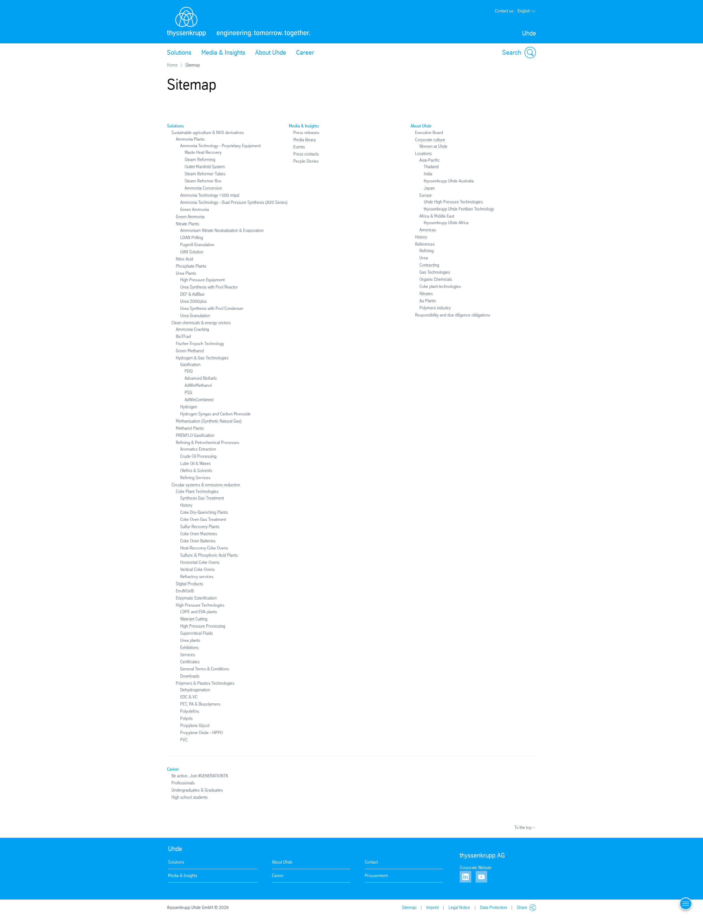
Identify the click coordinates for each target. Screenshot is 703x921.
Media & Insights (223, 52)
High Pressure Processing (202, 626)
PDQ (189, 371)
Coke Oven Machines (198, 533)
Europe (425, 195)
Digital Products (189, 583)
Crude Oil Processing (198, 456)
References (425, 244)
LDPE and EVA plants (198, 611)
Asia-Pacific (429, 160)
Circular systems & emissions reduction (205, 484)
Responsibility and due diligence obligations (452, 315)
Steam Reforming (200, 159)
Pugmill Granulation (197, 244)
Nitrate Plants (187, 223)
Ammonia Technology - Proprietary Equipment (220, 145)
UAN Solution (191, 251)
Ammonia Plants (190, 139)
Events (299, 146)
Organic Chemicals (435, 279)
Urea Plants (186, 273)
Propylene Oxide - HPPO (201, 732)
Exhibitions (189, 647)
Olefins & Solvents (196, 470)
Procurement (376, 875)
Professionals (183, 783)
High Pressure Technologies (200, 605)
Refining (426, 250)
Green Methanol (190, 350)
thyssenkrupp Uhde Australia (449, 181)
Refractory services (196, 576)
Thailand (431, 166)
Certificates (190, 661)
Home (172, 65)
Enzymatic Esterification (196, 598)
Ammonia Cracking (192, 329)
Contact (371, 862)
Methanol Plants (190, 428)
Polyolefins (189, 711)
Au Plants (427, 300)
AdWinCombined (199, 399)
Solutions (179, 52)
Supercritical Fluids (196, 633)
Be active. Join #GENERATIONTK (199, 775)
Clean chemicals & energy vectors (201, 322)
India (428, 173)
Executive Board (429, 132)
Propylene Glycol (194, 725)
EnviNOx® (185, 590)
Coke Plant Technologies (197, 491)
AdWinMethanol (198, 385)
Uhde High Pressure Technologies (453, 201)
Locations (423, 153)
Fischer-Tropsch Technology (200, 343)
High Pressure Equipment (202, 279)
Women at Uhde (433, 146)
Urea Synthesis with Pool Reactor (209, 287)
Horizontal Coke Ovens (199, 562)
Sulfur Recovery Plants (199, 526)
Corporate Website (476, 867)
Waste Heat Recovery (203, 152)
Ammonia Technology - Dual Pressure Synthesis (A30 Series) (234, 202)
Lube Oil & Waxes (195, 463)
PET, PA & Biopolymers (200, 704)
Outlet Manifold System (205, 166)
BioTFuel (183, 336)
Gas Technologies (434, 272)
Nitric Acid (184, 259)
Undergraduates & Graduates (197, 790)
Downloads (189, 676)
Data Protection (493, 907)
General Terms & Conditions (204, 669)
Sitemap (409, 907)
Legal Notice (459, 907)
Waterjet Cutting (193, 619)
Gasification (190, 364)
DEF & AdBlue (192, 294)
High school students (189, 797)
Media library (304, 139)
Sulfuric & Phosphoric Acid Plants (209, 555)
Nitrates (426, 293)
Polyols (186, 718)
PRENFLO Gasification (195, 435)
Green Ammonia (194, 209)
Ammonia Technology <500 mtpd (209, 195)
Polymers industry (435, 307)
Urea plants (190, 640)
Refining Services (195, 477)
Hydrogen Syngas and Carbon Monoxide (215, 414)
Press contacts (306, 154)
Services (187, 654)
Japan (429, 188)
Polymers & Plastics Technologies (205, 683)
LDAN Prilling (191, 237)
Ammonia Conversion (203, 188)
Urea (423, 257)
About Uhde (270, 52)
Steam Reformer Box (203, 181)
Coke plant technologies (440, 286)
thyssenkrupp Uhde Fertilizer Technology (459, 209)
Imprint (432, 907)
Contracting (429, 265)
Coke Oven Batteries (198, 540)
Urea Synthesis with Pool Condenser (211, 308)
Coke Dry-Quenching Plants (204, 512)
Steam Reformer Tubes (205, 173)
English (524, 10)
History (186, 505)
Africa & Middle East (436, 216)
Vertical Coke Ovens (197, 569)
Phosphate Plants (191, 266)
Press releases (306, 132)
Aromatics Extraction (198, 449)
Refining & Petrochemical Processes (207, 442)
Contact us (504, 10)
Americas (427, 229)
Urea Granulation (195, 315)
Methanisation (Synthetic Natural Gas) (209, 421)
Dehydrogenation (195, 689)
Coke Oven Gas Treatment (203, 519)
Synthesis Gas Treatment (202, 498)
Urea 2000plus (193, 301)
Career (305, 52)
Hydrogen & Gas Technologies (202, 357)
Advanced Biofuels (201, 378)
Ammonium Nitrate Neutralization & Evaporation (222, 230)
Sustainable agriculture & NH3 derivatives (207, 132)
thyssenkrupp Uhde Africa (446, 222)
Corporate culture (430, 139)
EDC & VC (188, 697)
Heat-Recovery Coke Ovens (204, 548)
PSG (188, 392)
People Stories (306, 161)
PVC (184, 739)
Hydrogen (188, 406)
